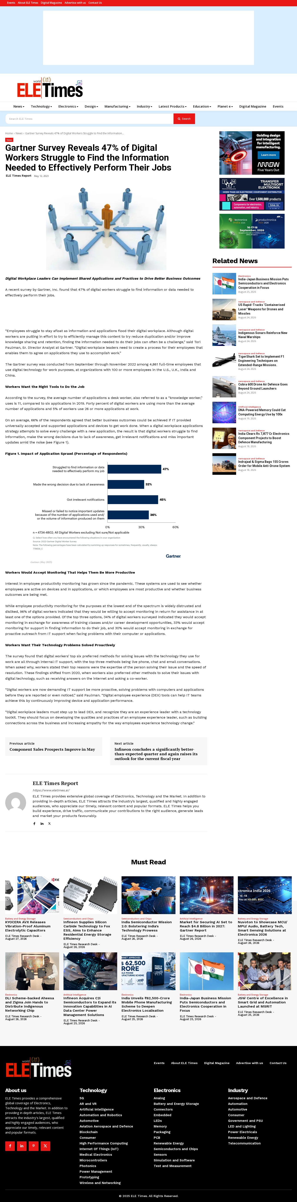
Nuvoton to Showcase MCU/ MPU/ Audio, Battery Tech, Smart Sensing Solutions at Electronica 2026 (262, 928)
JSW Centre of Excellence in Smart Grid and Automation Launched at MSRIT (263, 1002)
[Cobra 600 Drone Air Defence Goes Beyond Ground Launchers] (224, 387)
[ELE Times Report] (15, 803)
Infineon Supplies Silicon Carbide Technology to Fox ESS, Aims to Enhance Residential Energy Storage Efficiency (87, 930)
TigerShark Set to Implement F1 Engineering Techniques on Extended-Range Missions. (261, 361)
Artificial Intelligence (249, 407)
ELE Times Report (18, 175)
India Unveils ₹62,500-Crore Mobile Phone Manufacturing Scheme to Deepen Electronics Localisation (147, 1004)
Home (9, 133)
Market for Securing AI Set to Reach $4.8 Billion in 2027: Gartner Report (206, 926)
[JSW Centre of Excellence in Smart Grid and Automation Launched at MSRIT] (265, 971)
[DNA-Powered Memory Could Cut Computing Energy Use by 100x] (224, 412)
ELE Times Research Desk (22, 936)
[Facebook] (34, 823)
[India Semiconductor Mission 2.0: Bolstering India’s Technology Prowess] (148, 895)
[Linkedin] (41, 823)
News (19, 133)
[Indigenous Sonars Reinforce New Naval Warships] (224, 335)
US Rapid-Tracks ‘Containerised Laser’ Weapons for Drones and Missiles (261, 309)
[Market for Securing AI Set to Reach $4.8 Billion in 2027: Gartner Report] (207, 895)
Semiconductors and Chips (78, 919)
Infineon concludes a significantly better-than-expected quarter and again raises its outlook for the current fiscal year (156, 754)
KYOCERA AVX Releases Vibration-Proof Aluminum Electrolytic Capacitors (27, 926)
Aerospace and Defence (251, 302)
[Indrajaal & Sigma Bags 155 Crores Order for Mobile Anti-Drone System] (224, 464)
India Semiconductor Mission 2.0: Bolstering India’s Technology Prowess (147, 926)
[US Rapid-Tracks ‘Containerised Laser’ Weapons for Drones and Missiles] (224, 309)
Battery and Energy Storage (20, 919)
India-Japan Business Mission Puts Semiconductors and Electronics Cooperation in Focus (263, 283)
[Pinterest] (33, 1146)
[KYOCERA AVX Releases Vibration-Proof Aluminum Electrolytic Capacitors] (32, 895)
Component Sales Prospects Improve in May (52, 749)
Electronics (244, 276)
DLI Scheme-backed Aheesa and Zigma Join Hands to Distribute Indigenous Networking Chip (29, 1004)
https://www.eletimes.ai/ (51, 790)
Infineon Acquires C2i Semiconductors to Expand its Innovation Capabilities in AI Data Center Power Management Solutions (89, 1006)
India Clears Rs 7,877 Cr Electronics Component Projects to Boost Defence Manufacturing (263, 438)
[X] (49, 823)
